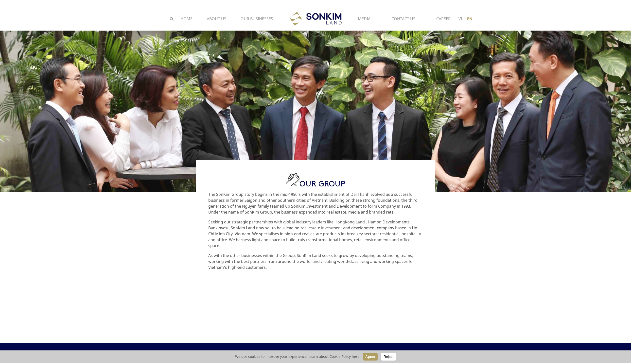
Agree (370, 357)
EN (469, 18)
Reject (388, 357)
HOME (186, 18)
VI (460, 18)
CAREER (443, 18)
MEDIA (364, 18)
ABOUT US (216, 18)
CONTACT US (403, 18)
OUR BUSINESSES (257, 18)
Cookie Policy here (344, 356)
